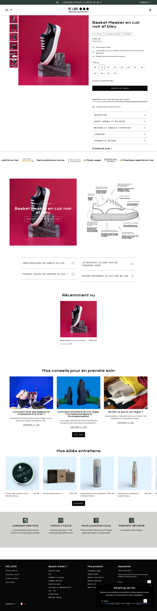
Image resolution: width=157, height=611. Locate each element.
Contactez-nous (54, 571)
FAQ (50, 574)
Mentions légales (55, 597)
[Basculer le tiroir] (7, 10)
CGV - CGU (52, 591)
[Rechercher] (11, 10)
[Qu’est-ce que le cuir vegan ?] (125, 392)
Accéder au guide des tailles (102, 81)
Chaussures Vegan (94, 571)
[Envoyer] (145, 601)
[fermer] (151, 586)
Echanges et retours (56, 577)
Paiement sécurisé (55, 581)
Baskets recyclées (94, 581)
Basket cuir (92, 587)
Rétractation (53, 594)
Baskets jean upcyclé (96, 577)
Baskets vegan (93, 574)
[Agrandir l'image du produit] (53, 50)
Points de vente (55, 584)
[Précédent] (5, 477)
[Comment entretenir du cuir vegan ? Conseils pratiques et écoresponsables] (78, 392)
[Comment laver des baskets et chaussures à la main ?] (31, 392)
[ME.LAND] (78, 10)
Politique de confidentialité (60, 587)
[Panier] (150, 10)
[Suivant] (151, 473)
